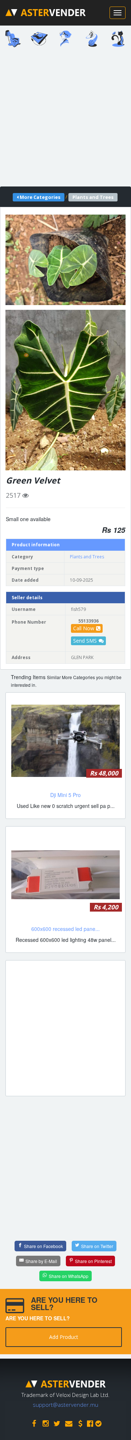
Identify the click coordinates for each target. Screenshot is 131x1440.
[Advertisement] (65, 119)
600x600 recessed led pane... (65, 928)
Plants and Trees (87, 557)
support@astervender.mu (65, 1404)
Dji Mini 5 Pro (65, 794)
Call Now (83, 628)
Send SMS (85, 640)
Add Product (63, 1336)
